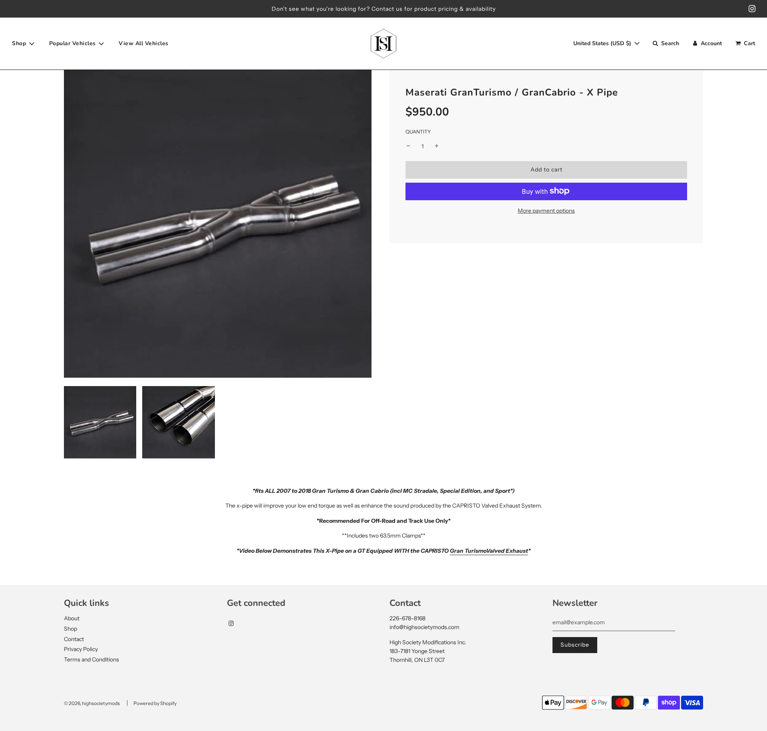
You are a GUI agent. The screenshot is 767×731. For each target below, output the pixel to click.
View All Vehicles (144, 43)
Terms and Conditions (91, 659)
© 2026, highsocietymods (92, 703)
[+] (436, 146)
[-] (408, 146)
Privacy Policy (81, 649)
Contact (74, 639)
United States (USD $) (603, 43)
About (71, 618)
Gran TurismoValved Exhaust (489, 550)
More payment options (546, 210)
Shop (70, 628)
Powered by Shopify (155, 703)
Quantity (418, 132)
